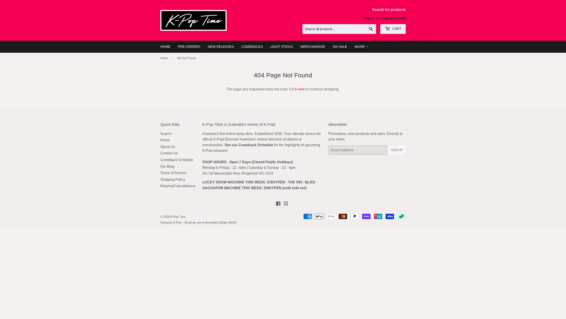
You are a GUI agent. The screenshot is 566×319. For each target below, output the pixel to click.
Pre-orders (189, 47)
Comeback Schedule (176, 160)
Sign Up (397, 150)
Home (165, 47)
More (360, 47)
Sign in (369, 18)
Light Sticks (281, 47)
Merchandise (312, 47)
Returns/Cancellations (177, 186)
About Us (167, 147)
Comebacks (252, 47)
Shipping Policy (172, 179)
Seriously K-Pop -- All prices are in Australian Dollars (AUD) (198, 222)
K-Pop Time (178, 216)
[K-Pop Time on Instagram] (286, 204)
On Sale (340, 47)
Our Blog (167, 166)
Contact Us (169, 153)
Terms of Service (173, 173)
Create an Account (393, 18)
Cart (396, 29)
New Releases (221, 47)
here (301, 89)
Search (166, 134)
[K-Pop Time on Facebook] (278, 204)
